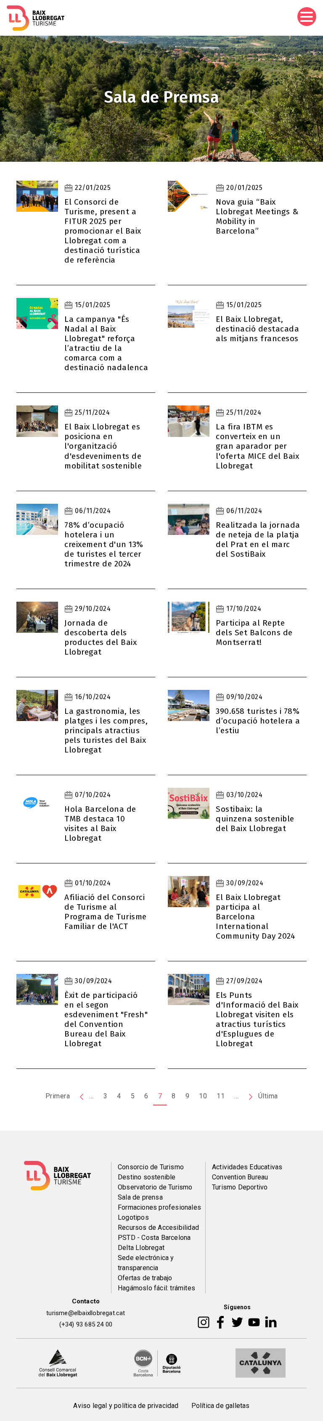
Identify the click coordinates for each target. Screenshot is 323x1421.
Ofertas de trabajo (145, 1278)
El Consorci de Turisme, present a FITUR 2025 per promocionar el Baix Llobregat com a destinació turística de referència (102, 231)
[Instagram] (203, 1321)
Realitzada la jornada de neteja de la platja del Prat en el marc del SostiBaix (258, 539)
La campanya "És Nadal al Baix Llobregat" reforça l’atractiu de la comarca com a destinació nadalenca (106, 343)
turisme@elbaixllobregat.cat (85, 1313)
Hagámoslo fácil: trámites (156, 1288)
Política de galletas (220, 1406)
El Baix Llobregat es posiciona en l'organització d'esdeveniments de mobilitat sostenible (103, 446)
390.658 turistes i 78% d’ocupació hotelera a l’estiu (258, 720)
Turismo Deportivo (239, 1187)
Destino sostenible (147, 1177)
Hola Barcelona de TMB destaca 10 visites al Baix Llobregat (100, 823)
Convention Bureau (240, 1177)
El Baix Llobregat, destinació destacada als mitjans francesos (257, 328)
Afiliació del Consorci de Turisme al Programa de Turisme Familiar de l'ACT (105, 911)
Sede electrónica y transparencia (146, 1263)
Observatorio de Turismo (155, 1187)
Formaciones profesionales (159, 1207)
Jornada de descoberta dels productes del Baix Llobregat (100, 637)
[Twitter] (237, 1321)
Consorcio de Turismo (151, 1167)
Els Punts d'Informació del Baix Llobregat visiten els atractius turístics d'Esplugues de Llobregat (257, 1019)
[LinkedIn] (271, 1321)
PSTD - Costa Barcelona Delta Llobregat (154, 1243)
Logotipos (133, 1217)
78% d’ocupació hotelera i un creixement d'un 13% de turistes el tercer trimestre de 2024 (103, 544)
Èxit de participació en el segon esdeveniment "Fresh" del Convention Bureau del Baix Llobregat (106, 1019)
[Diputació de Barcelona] (157, 1362)
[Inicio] (35, 18)
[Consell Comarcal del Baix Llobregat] (57, 1362)
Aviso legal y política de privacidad (125, 1406)
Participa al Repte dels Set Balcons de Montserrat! (254, 632)
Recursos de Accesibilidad (158, 1228)
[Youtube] (254, 1321)
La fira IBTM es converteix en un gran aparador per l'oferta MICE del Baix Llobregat (257, 446)
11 (221, 1096)
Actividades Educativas (247, 1167)
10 (203, 1096)
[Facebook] (220, 1321)
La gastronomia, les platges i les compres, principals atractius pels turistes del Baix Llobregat (106, 730)
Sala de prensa (140, 1197)
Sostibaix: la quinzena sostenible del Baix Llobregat (255, 818)
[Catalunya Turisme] (261, 1362)
